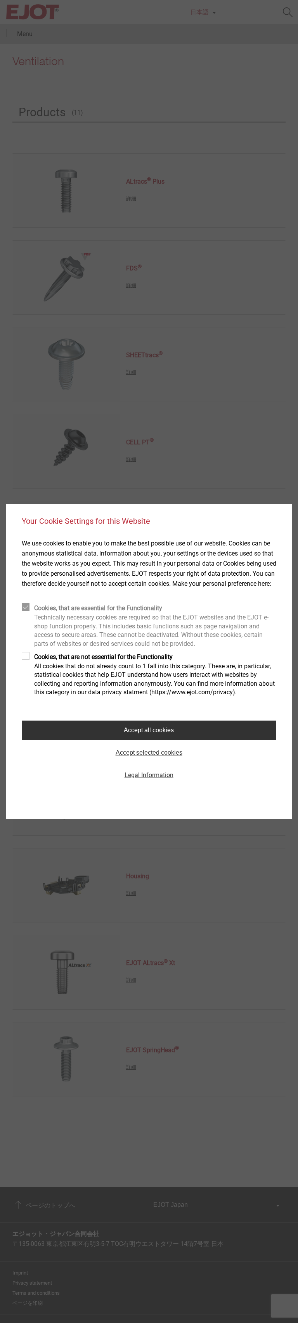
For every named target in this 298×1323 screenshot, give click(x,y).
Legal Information (149, 775)
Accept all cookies (149, 730)
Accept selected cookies (149, 752)
